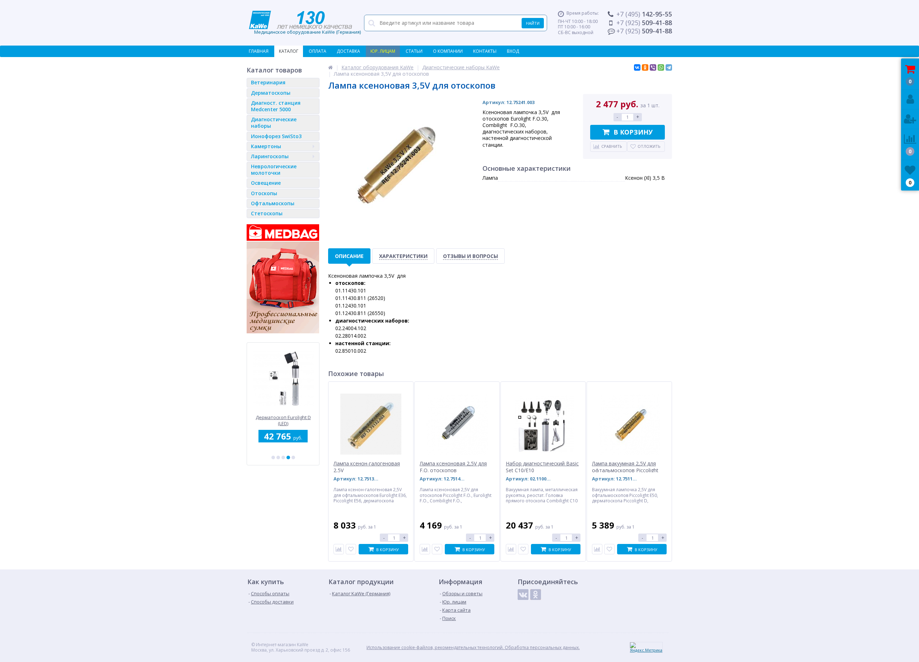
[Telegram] (669, 67)
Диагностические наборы (274, 122)
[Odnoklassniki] (535, 594)
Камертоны (266, 146)
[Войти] (910, 99)
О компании (448, 51)
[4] (288, 457)
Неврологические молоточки (274, 169)
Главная (259, 51)
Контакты (484, 51)
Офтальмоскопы (272, 203)
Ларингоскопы (270, 156)
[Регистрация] (910, 119)
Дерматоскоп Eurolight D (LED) (283, 420)
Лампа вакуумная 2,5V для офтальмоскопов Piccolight (625, 466)
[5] (293, 457)
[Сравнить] (338, 549)
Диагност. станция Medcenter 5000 (275, 106)
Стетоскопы (267, 213)
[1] (273, 457)
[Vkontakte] (523, 594)
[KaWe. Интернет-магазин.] (330, 67)
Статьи (414, 51)
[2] (278, 457)
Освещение (266, 182)
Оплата (317, 51)
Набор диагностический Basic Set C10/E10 (542, 466)
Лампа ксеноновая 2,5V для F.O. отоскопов (453, 466)
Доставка (348, 51)
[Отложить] (351, 549)
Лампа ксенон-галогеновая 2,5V (366, 466)
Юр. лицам (382, 51)
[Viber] (653, 67)
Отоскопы (264, 193)
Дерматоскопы (270, 92)
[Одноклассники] (645, 67)
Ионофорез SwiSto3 (276, 136)
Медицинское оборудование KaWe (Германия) (305, 23)
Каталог (288, 51)
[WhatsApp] (661, 67)
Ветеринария (268, 82)
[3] (283, 457)
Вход (513, 51)
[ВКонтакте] (637, 67)
